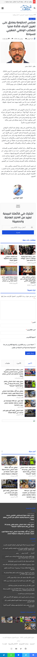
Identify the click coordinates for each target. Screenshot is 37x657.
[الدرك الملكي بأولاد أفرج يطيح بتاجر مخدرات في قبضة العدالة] (30, 413)
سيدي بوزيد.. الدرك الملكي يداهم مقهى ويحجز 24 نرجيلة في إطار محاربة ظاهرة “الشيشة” (13, 383)
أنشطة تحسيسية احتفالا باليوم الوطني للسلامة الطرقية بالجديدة (18, 545)
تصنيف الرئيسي (24, 15)
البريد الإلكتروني (31, 329)
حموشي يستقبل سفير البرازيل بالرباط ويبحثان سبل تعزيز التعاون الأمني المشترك (28, 280)
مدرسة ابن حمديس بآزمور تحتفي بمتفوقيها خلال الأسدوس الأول (18, 597)
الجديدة (32, 553)
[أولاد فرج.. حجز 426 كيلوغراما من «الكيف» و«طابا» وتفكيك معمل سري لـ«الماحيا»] (30, 403)
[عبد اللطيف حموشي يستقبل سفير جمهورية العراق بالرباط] (8, 250)
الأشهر (30, 363)
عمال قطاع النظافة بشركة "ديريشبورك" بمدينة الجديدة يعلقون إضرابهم (19, 568)
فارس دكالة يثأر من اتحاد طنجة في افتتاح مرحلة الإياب (21, 585)
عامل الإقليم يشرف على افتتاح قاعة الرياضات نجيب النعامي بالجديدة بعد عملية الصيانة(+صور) (19, 557)
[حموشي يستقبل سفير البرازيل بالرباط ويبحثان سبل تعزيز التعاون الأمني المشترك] (27, 270)
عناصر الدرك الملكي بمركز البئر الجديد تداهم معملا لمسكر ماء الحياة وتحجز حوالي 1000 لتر (19, 573)
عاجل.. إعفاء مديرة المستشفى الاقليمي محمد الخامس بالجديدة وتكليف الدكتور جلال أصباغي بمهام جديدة (12, 372)
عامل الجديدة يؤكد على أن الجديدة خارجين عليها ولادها (21, 561)
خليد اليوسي (30, 38)
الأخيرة (19, 363)
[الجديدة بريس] (26, 8)
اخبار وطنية (16, 15)
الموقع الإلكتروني (31, 337)
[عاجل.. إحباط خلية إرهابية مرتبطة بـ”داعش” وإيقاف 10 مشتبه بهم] (27, 250)
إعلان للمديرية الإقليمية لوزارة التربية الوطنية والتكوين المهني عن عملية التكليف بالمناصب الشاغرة (18, 548)
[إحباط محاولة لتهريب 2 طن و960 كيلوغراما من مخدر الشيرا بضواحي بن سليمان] (8, 270)
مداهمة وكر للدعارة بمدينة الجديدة (26, 593)
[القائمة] (2, 8)
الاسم (33, 322)
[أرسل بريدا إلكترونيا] (26, 38)
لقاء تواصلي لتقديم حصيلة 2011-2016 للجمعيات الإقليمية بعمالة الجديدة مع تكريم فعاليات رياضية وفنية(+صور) (18, 589)
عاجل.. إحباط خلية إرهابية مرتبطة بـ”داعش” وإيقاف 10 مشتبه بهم (28, 258)
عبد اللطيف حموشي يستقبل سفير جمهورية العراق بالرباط (10, 258)
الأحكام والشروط (13, 644)
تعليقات (7, 363)
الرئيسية (31, 15)
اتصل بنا (5, 644)
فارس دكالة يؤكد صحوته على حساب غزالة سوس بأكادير (20, 577)
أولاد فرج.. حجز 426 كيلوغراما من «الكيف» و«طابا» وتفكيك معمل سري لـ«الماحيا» (13, 403)
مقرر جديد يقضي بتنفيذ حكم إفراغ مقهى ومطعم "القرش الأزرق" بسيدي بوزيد (18, 605)
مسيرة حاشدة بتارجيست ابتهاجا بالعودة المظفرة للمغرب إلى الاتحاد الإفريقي (19, 601)
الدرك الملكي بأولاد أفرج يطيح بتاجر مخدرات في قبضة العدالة (13, 411)
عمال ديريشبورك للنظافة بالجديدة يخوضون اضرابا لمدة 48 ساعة (18, 564)
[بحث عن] (35, 8)
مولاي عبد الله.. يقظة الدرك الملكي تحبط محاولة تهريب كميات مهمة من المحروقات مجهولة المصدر (12, 393)
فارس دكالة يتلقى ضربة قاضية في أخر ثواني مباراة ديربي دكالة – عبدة (18, 581)
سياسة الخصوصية (24, 644)
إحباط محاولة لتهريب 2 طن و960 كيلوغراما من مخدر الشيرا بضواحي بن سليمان (9, 279)
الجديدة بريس (25, 553)
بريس (17, 553)
